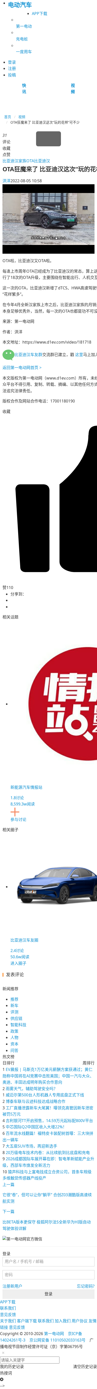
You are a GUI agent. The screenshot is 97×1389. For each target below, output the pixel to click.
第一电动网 (54, 1333)
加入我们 (63, 1321)
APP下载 (39, 13)
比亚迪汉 (42, 161)
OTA (30, 161)
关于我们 (8, 1321)
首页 (7, 116)
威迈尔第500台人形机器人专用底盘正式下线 (45, 1095)
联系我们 (8, 1308)
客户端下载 (27, 1321)
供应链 (16, 1018)
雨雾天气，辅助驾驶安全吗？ (31, 1088)
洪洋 (6, 181)
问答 (14, 1050)
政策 (14, 1031)
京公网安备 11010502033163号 (57, 1340)
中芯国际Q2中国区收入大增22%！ (36, 1127)
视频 (21, 116)
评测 (14, 1012)
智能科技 (18, 1024)
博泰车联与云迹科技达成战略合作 (35, 1101)
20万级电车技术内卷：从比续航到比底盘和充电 (48, 1152)
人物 (14, 1037)
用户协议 (80, 1321)
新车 (14, 1005)
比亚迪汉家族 (14, 161)
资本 (14, 1044)
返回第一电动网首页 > (22, 367)
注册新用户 (12, 1286)
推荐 (14, 999)
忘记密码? (86, 1286)
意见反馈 (8, 1314)
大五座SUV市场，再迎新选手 (31, 1146)
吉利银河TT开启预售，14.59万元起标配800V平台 (49, 1120)
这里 (79, 354)
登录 (48, 1294)
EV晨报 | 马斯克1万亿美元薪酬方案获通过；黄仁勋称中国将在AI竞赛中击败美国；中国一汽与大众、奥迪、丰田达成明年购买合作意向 (48, 1076)
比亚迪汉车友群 (28, 354)
